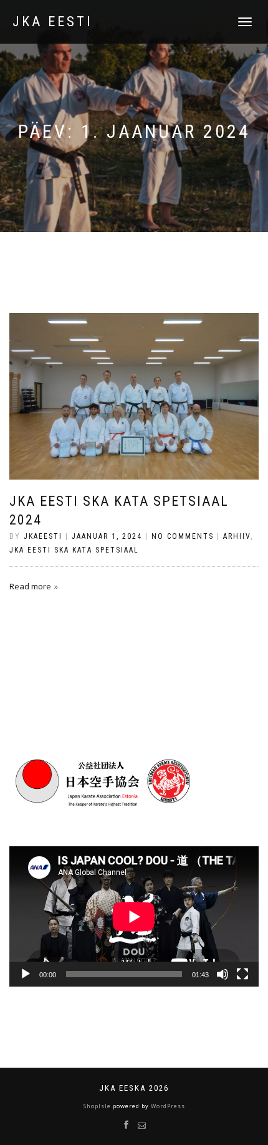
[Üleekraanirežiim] (242, 974)
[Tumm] (222, 974)
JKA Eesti (52, 21)
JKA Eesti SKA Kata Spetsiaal (74, 550)
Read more (30, 586)
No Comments (182, 536)
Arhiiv (237, 536)
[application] (134, 916)
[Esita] (25, 974)
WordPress (167, 1106)
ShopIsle (98, 1106)
